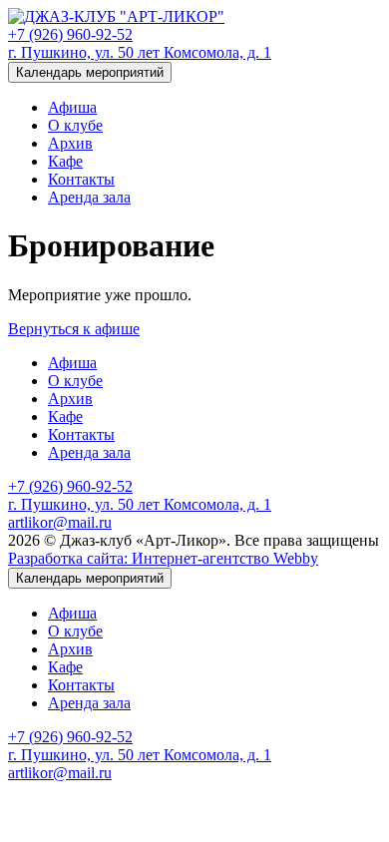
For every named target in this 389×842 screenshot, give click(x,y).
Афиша (72, 107)
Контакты (81, 179)
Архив (70, 143)
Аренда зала (89, 197)
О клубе (75, 125)
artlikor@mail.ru (60, 522)
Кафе (65, 161)
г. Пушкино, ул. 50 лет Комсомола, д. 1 (139, 52)
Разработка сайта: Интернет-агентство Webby (163, 558)
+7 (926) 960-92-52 (70, 34)
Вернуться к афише (74, 328)
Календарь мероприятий (90, 72)
